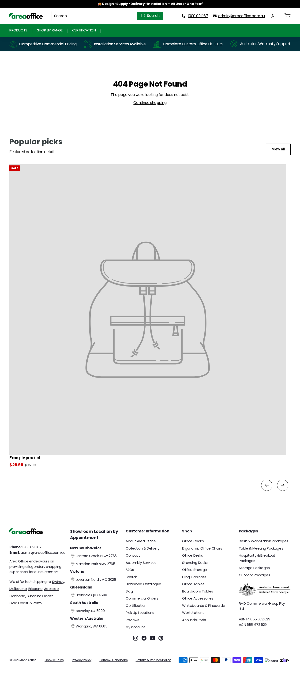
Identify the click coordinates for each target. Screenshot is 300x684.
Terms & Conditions (113, 660)
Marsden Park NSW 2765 (95, 563)
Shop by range (50, 30)
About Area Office (141, 541)
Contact (133, 555)
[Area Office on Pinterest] (160, 638)
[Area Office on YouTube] (152, 638)
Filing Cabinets (194, 576)
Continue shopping (149, 102)
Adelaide (51, 588)
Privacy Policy (81, 660)
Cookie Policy (54, 660)
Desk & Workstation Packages (263, 541)
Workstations (193, 612)
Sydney (58, 581)
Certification (84, 30)
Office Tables (193, 583)
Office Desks (192, 555)
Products (18, 30)
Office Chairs (193, 541)
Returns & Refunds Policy (153, 660)
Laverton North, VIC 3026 (96, 579)
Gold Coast (19, 602)
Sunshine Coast (40, 595)
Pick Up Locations (140, 612)
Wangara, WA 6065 (92, 626)
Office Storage (194, 569)
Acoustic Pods (194, 619)
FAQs (130, 569)
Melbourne (18, 588)
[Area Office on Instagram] (135, 638)
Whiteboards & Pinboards (203, 605)
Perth (37, 602)
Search (131, 576)
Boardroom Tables (197, 591)
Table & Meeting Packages (261, 548)
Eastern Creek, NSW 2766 (96, 555)
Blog (129, 591)
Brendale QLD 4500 (91, 594)
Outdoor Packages (254, 575)
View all (278, 149)
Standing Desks (194, 562)
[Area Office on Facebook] (144, 638)
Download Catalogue (143, 583)
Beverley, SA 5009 (90, 610)
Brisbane (35, 588)
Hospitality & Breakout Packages (257, 558)
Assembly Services (141, 562)
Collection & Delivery (142, 548)
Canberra (17, 595)
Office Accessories (197, 598)
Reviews (132, 619)
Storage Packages (254, 567)
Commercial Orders (142, 598)
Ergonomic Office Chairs (202, 548)
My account (135, 626)
